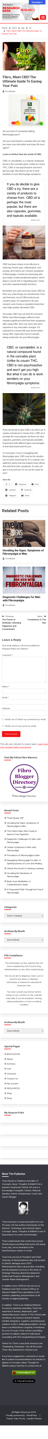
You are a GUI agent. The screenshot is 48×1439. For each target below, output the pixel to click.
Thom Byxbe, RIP (15, 818)
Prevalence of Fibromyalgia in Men (23, 855)
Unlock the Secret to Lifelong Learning (25, 868)
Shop (9, 1093)
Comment (7, 655)
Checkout (11, 1073)
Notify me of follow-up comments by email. (25, 719)
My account (12, 1083)
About (10, 1059)
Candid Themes (34, 1418)
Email (5, 697)
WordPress (31, 1415)
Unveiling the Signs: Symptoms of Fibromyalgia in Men (23, 552)
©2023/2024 (13, 1054)
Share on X (35, 220)
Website (6, 708)
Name (5, 686)
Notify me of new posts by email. (20, 726)
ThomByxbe (10, 91)
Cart (9, 1068)
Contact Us (12, 1078)
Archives (11, 1063)
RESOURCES (13, 1088)
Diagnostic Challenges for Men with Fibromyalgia (21, 598)
